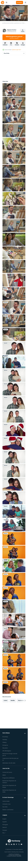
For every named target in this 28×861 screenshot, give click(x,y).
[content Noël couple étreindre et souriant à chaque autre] (13, 428)
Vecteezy (4, 739)
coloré (5, 699)
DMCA (4, 774)
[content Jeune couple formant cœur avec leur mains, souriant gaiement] (13, 401)
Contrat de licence (7, 771)
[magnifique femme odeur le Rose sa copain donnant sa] (13, 496)
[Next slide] (21, 700)
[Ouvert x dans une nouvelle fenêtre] (18, 843)
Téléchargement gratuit (14, 37)
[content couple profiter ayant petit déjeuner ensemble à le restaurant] (13, 564)
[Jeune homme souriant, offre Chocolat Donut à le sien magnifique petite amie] (13, 388)
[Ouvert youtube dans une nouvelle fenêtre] (21, 843)
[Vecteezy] (2, 2)
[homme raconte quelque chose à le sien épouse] (13, 605)
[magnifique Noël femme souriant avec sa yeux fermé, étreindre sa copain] (13, 442)
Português (5, 824)
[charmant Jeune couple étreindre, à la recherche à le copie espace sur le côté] (13, 456)
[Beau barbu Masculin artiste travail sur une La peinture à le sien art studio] (13, 211)
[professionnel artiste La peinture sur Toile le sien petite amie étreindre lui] (13, 293)
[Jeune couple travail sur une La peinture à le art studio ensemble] (13, 320)
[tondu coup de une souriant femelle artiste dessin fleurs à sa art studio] (13, 170)
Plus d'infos (6, 52)
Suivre (22, 31)
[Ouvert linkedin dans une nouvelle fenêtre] (11, 843)
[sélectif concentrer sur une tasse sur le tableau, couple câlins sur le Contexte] (13, 524)
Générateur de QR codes (8, 762)
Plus (3, 832)
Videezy (4, 741)
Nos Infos (4, 806)
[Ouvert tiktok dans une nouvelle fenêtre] (16, 843)
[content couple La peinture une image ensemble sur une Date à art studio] (13, 102)
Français (4, 829)
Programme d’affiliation (8, 777)
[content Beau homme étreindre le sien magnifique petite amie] (13, 374)
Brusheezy (5, 736)
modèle (13, 699)
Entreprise (5, 744)
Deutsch (4, 826)
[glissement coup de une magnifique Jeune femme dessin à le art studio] (13, 279)
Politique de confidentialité (14, 854)
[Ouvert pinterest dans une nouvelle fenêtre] (13, 843)
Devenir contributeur (7, 809)
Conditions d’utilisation (13, 853)
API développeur (6, 750)
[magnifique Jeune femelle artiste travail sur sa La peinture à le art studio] (13, 225)
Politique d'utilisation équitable (13, 855)
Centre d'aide (5, 800)
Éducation (5, 747)
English (4, 818)
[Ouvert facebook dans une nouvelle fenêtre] (6, 843)
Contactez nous (6, 803)
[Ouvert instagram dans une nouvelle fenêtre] (8, 843)
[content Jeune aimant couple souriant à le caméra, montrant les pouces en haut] (13, 415)
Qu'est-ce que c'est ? (16, 49)
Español (4, 821)
